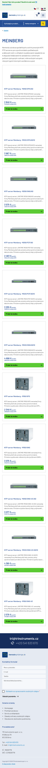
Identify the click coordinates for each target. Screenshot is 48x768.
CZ (38, 8)
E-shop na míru (6, 764)
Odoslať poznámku (9, 696)
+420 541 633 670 (27, 643)
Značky (6, 30)
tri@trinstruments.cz (16, 745)
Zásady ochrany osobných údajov (17, 716)
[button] (37, 15)
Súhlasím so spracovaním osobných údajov (22, 691)
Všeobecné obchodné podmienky (17, 719)
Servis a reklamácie (12, 713)
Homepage (8, 708)
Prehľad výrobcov (11, 711)
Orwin (13, 764)
